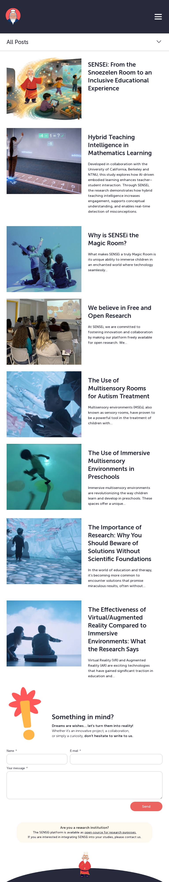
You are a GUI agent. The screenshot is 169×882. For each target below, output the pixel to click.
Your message (16, 768)
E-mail (74, 750)
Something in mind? (83, 717)
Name (11, 750)
